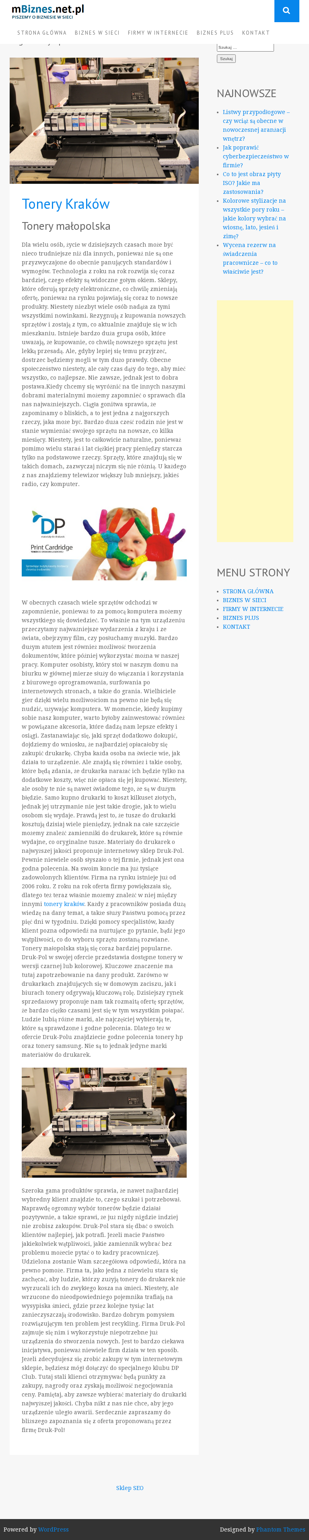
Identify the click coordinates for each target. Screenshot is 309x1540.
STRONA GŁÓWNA (42, 32)
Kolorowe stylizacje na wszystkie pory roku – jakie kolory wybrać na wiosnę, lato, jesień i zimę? (254, 218)
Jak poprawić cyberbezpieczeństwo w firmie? (256, 156)
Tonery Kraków (66, 203)
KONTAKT (256, 32)
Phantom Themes (280, 1529)
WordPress (53, 1529)
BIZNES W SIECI (97, 32)
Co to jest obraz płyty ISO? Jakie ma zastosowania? (252, 183)
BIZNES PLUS (215, 32)
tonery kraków (64, 904)
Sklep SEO (130, 1488)
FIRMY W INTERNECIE (158, 32)
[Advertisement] (255, 421)
